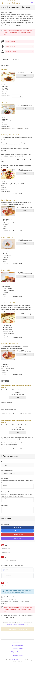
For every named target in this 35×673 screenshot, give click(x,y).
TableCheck (17, 538)
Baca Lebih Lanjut (17, 96)
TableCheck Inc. (14, 660)
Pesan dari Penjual (6, 12)
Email (5, 583)
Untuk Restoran (17, 642)
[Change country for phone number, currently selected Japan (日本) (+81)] (3, 560)
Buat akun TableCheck (10, 597)
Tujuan (3, 462)
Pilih (24, 76)
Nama (5, 545)
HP (4, 557)
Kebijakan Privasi (18, 648)
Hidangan (5, 59)
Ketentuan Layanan (17, 645)
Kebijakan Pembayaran (17, 652)
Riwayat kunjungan (7, 470)
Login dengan (5, 524)
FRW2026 (15, 59)
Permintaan (4, 505)
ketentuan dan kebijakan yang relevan (17, 624)
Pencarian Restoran (17, 655)
